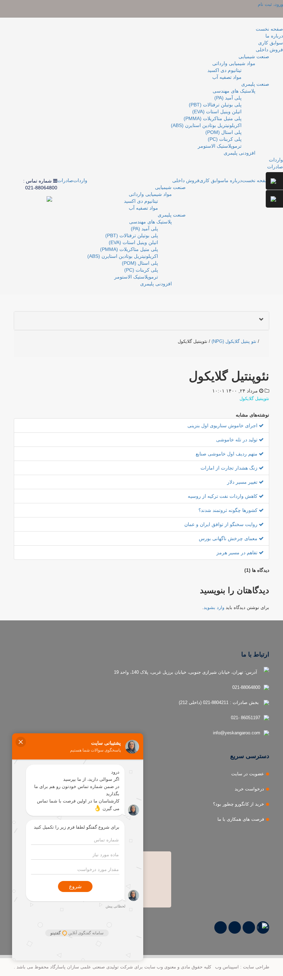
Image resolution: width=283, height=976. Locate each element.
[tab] (141, 321)
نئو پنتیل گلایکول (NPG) (234, 341)
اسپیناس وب (227, 966)
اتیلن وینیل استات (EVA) (217, 111)
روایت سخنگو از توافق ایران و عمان (221, 524)
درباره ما (274, 36)
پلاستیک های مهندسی (234, 91)
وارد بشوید (214, 607)
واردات (276, 159)
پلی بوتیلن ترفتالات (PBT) (215, 104)
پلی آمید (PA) (228, 98)
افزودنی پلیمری (239, 153)
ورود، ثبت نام (270, 4)
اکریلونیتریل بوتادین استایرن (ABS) (206, 125)
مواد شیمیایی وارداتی (233, 63)
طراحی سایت (256, 966)
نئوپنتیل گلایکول (254, 398)
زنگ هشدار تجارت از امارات (230, 468)
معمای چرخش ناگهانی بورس (229, 538)
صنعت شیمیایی (253, 56)
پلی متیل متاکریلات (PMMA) (213, 118)
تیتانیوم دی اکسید (224, 70)
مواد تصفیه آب (227, 77)
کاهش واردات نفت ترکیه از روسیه (223, 496)
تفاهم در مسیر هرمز (237, 552)
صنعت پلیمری (255, 84)
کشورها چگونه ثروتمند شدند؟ (228, 510)
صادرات (275, 166)
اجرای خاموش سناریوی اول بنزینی (223, 425)
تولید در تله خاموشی (237, 439)
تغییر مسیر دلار (243, 482)
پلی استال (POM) (223, 132)
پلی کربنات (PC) (225, 139)
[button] (141, 321)
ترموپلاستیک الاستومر (220, 146)
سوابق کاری (270, 42)
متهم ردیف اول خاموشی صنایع (227, 453)
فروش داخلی (269, 49)
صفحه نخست (269, 29)
